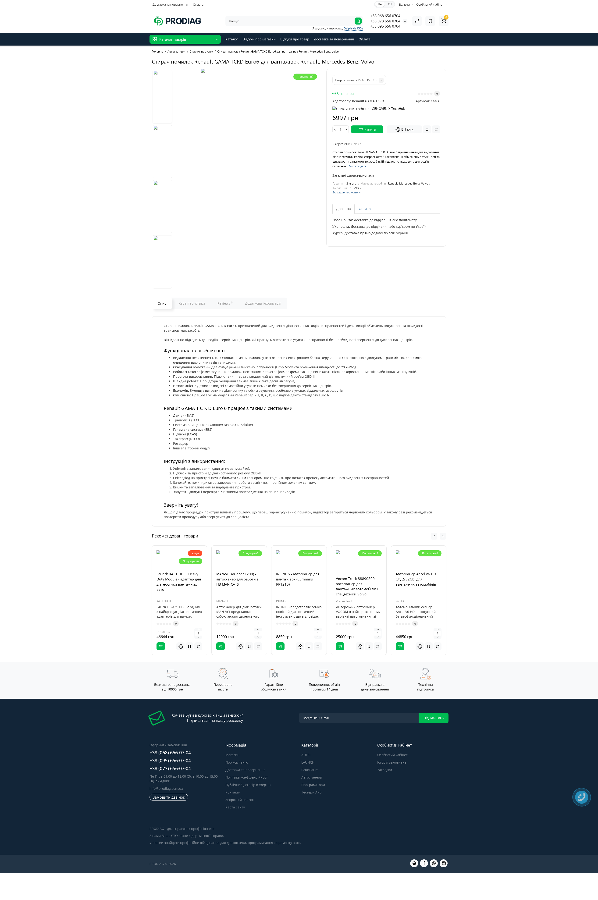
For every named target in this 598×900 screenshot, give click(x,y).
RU (390, 4)
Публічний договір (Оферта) (248, 785)
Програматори (313, 785)
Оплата (198, 4)
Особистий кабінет (392, 755)
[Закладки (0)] (430, 21)
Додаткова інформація (263, 303)
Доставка (343, 208)
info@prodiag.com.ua (166, 788)
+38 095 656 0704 (385, 26)
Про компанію (236, 762)
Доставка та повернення (170, 4)
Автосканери (311, 777)
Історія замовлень (391, 762)
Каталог (231, 39)
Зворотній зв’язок (239, 799)
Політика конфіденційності (247, 777)
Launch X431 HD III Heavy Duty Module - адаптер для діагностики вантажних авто (179, 582)
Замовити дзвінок (169, 797)
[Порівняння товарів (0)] (417, 21)
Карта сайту (235, 807)
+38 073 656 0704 (385, 21)
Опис (162, 303)
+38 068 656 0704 (385, 15)
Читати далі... (358, 166)
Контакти (232, 792)
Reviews (224, 303)
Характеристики (192, 303)
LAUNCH (307, 762)
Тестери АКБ (311, 792)
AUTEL (306, 755)
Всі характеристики (346, 192)
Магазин (232, 755)
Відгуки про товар (294, 39)
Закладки (384, 770)
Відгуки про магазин (259, 39)
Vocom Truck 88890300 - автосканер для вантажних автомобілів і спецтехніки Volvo (357, 586)
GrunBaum (309, 770)
